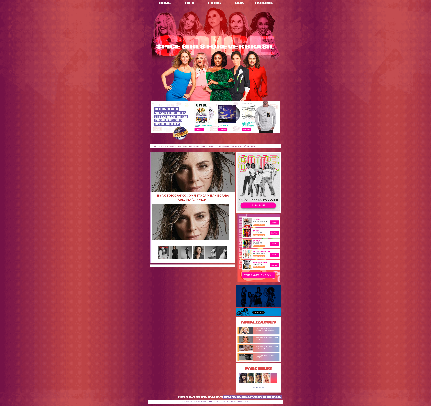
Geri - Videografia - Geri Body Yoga (267, 347)
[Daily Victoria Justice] (243, 383)
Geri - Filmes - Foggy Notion (265, 356)
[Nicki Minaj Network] (266, 383)
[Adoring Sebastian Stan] (250, 383)
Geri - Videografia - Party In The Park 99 (265, 330)
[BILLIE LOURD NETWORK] (258, 383)
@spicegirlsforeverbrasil (252, 397)
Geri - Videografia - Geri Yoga (267, 338)
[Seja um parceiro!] (274, 383)
